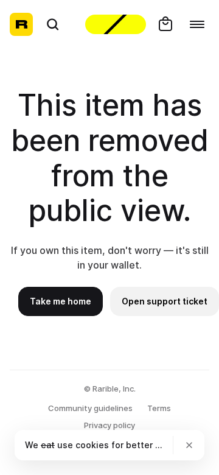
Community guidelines (90, 408)
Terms (159, 408)
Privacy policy (109, 425)
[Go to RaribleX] (115, 24)
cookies (92, 445)
